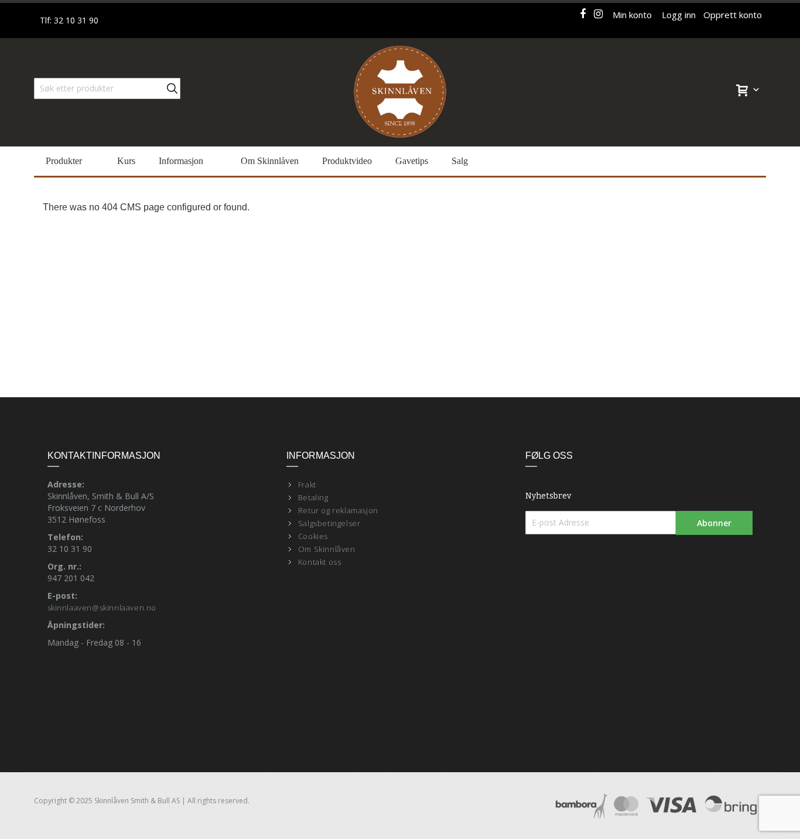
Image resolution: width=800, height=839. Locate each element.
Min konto (632, 15)
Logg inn (679, 15)
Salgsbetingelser (329, 523)
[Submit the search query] (172, 88)
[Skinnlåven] (400, 92)
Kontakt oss (319, 562)
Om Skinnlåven (326, 549)
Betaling (313, 497)
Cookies (313, 536)
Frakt (307, 484)
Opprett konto (732, 15)
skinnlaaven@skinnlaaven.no (102, 607)
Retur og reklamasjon (338, 510)
